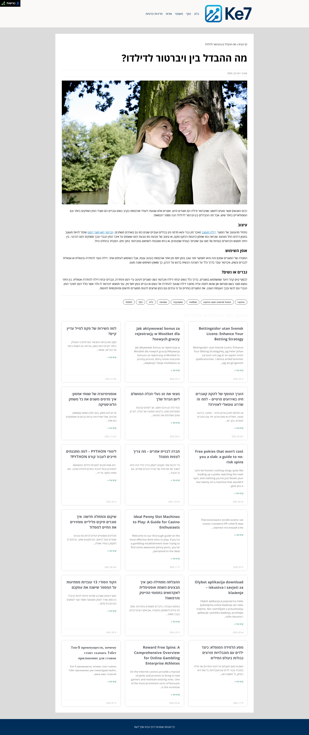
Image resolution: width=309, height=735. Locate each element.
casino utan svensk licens (217, 302)
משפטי (179, 14)
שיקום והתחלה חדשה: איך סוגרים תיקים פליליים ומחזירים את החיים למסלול (93, 522)
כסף (188, 14)
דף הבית (243, 44)
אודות (169, 14)
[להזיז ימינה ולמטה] (4, 4)
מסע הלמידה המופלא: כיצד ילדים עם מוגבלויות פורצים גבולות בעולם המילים (222, 652)
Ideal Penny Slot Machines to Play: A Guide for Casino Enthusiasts (156, 522)
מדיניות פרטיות (154, 14)
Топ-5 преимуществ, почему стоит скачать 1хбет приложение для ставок (93, 652)
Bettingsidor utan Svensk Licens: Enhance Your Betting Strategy (221, 333)
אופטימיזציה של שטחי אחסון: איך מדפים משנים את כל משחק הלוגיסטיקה (92, 399)
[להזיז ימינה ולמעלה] (4, 2)
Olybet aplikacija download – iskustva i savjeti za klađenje (219, 587)
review (163, 302)
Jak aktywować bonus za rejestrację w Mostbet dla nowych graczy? (157, 333)
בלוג (196, 14)
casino (241, 302)
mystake (178, 302)
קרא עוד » (238, 370)
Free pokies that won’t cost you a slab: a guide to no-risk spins (219, 456)
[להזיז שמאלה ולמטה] (2, 4)
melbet (193, 302)
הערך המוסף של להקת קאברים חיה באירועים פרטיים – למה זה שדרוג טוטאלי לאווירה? (219, 399)
